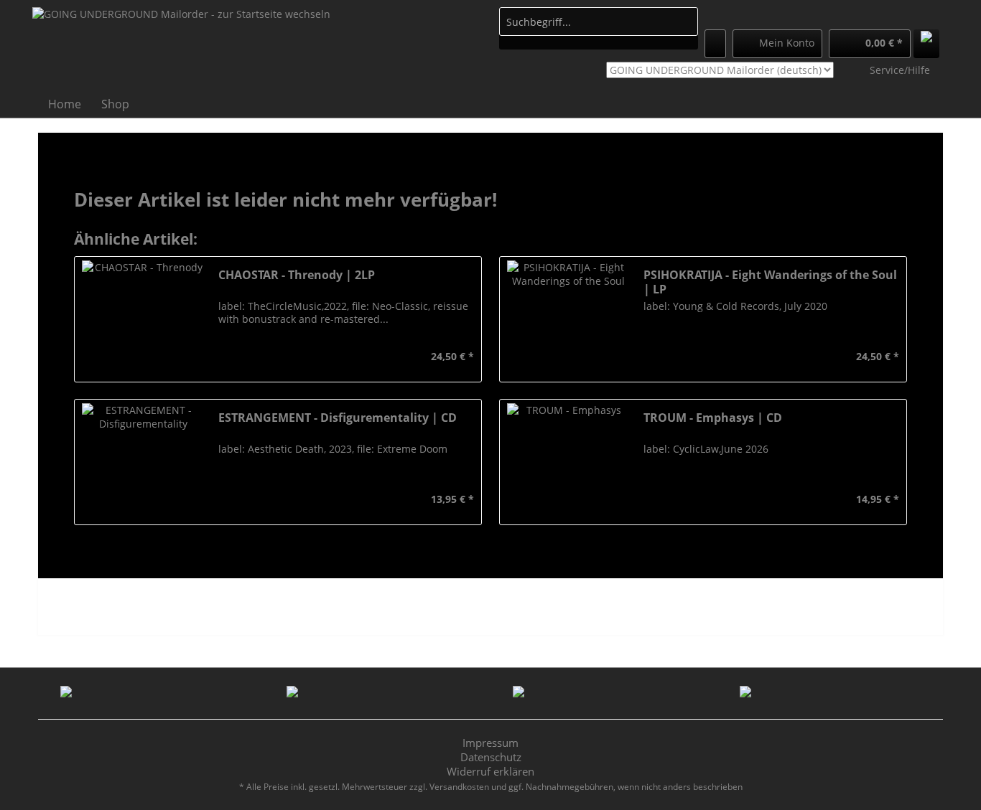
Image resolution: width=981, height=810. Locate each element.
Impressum (490, 742)
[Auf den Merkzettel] (227, 356)
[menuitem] (598, 28)
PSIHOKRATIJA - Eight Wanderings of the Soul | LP (770, 282)
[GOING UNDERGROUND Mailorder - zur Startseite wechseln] (181, 47)
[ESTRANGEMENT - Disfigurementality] (143, 462)
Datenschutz (490, 757)
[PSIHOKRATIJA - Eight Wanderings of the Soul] (568, 319)
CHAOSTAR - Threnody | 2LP (296, 275)
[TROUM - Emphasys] (568, 462)
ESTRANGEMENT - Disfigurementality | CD (337, 417)
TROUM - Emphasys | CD (712, 417)
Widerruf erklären (490, 771)
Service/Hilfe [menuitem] (900, 70)
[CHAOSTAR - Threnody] (143, 319)
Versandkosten (459, 787)
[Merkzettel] (715, 43)
